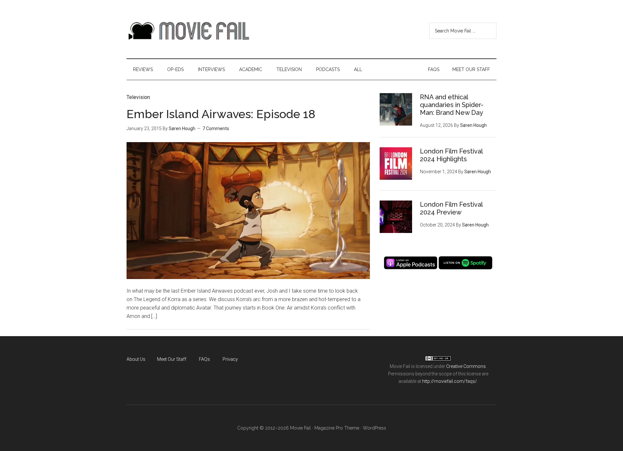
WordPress (374, 428)
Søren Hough (182, 128)
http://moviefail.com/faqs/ (449, 381)
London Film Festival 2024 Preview (451, 208)
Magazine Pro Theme (336, 428)
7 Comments (215, 128)
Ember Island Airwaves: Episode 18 (221, 114)
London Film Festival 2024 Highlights (451, 155)
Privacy (230, 359)
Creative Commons (466, 366)
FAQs (204, 359)
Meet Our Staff (171, 359)
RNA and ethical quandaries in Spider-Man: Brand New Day (451, 104)
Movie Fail (188, 30)
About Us (136, 359)
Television (138, 97)
